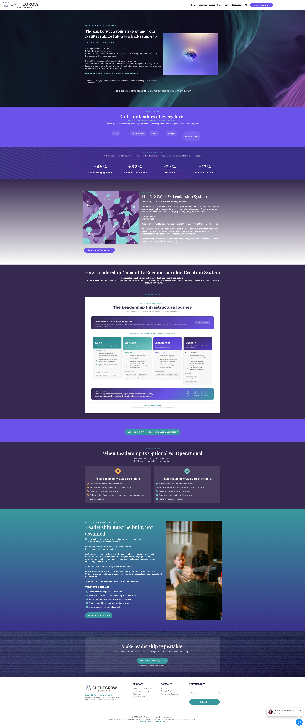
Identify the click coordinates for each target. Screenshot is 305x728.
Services (203, 5)
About (212, 5)
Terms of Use (159, 722)
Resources (236, 5)
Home (194, 5)
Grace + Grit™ (223, 5)
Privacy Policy (146, 722)
